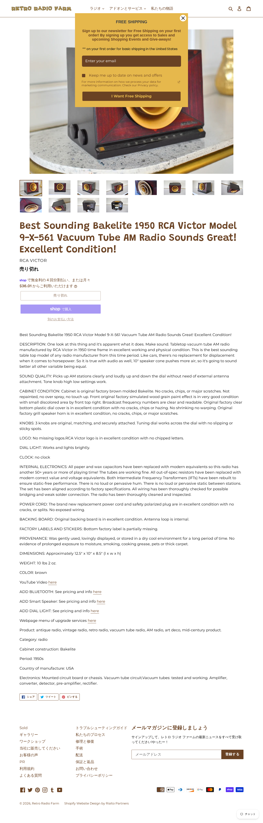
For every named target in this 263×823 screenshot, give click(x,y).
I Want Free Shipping (131, 96)
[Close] (183, 18)
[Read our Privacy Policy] (178, 81)
